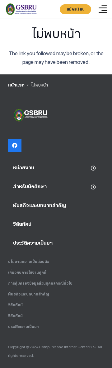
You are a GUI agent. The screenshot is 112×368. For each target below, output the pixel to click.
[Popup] (103, 9)
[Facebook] (14, 145)
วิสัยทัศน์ (15, 305)
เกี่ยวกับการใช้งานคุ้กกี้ (27, 272)
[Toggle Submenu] (93, 167)
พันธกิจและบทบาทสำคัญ (28, 294)
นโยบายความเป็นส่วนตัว (28, 261)
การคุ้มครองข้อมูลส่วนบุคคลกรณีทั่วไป (40, 283)
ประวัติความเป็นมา (23, 327)
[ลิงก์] (21, 9)
